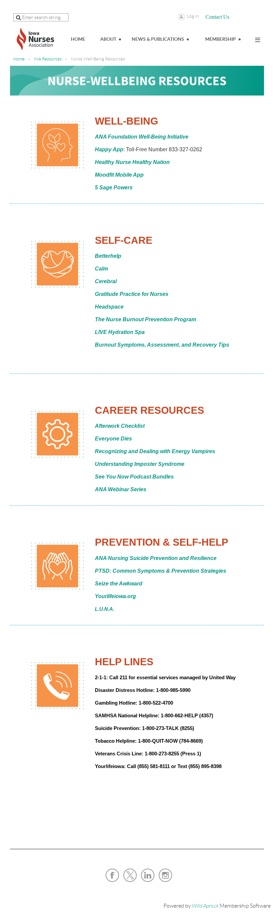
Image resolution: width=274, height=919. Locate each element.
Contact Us (217, 17)
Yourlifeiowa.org (115, 596)
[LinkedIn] (147, 875)
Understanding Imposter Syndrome (139, 464)
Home (19, 58)
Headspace (109, 307)
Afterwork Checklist (120, 426)
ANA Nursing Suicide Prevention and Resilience (156, 558)
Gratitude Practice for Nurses (131, 294)
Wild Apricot (205, 906)
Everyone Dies (113, 438)
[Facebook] (112, 875)
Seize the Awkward (118, 583)
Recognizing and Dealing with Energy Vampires (155, 451)
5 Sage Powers (114, 187)
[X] (130, 875)
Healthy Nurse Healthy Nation (132, 162)
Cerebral (106, 281)
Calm (101, 268)
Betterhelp (108, 256)
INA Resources (48, 58)
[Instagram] (165, 875)
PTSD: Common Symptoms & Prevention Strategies (160, 571)
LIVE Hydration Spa (120, 332)
